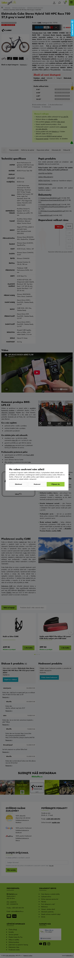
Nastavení (37, 484)
